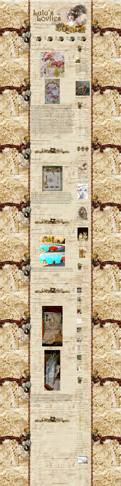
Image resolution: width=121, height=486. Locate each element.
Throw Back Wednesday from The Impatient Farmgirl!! (85, 357)
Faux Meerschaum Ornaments (84, 348)
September (81, 410)
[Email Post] (55, 144)
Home (52, 428)
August (80, 413)
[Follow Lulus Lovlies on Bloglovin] (83, 198)
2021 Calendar (80, 283)
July (80, 433)
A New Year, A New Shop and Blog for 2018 (85, 368)
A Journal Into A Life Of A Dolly (41, 303)
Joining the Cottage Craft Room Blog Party (44, 163)
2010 (78, 450)
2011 (78, 448)
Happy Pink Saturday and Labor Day (42, 49)
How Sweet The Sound (46, 117)
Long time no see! (84, 338)
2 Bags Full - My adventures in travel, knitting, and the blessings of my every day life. (83, 307)
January (80, 445)
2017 (78, 391)
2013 (78, 400)
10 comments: (50, 412)
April (80, 439)
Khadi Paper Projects (84, 329)
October (80, 408)
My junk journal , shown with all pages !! (85, 299)
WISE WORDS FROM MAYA (85, 319)
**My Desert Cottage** (82, 336)
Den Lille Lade (80, 296)
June (80, 435)
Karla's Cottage (80, 275)
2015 (78, 396)
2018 (78, 389)
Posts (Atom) (55, 432)
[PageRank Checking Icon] (82, 468)
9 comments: (49, 214)
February (81, 443)
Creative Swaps (51, 197)
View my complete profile (81, 74)
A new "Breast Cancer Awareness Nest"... (85, 312)
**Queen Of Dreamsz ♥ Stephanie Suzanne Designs (82, 365)
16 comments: (49, 144)
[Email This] (57, 144)
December (81, 404)
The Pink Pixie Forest (82, 354)
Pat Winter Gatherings (82, 282)
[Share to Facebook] (61, 144)
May (80, 437)
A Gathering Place (61, 119)
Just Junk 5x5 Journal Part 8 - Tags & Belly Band (85, 290)
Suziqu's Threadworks (82, 327)
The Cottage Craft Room (44, 193)
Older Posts (69, 428)
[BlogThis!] (58, 144)
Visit (79, 142)
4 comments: (50, 283)
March (80, 441)
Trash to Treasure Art (82, 345)
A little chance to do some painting (82, 277)
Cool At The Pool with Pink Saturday (42, 233)
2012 (78, 402)
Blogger (66, 483)
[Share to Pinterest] (62, 144)
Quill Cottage (80, 287)
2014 (78, 398)
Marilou (84, 58)
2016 (78, 393)
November (81, 406)
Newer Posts (34, 428)
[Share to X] (59, 144)
